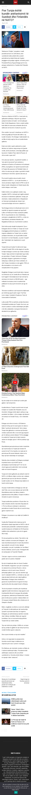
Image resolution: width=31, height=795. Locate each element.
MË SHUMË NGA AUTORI (9, 695)
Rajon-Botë (4, 6)
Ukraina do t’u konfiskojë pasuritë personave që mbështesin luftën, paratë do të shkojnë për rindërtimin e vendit (9, 682)
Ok (16, 792)
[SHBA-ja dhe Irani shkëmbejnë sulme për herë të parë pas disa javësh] (6, 701)
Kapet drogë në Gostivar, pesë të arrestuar (24, 681)
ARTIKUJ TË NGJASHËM (9, 692)
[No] (29, 788)
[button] (28, 2)
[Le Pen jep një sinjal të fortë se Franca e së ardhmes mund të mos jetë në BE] (6, 722)
